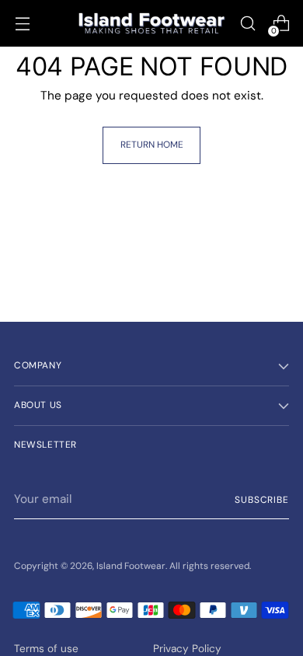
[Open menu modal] (22, 24)
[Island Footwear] (151, 23)
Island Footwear (130, 566)
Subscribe (262, 500)
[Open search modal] (247, 24)
